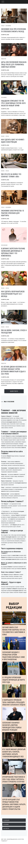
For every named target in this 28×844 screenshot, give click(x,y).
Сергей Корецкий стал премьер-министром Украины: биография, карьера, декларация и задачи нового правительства (14, 804)
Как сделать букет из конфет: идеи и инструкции (12, 140)
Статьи (7, 136)
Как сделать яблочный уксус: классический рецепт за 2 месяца (13, 294)
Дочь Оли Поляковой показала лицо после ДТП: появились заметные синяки (13, 64)
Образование (4, 245)
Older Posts (14, 391)
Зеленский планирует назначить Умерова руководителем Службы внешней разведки (11, 726)
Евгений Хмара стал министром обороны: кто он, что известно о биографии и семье (13, 631)
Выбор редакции (14, 605)
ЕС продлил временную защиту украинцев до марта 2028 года (13, 679)
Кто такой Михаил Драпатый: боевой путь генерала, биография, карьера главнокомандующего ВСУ (14, 753)
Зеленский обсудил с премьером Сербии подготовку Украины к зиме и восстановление (13, 656)
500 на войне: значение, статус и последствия (14, 331)
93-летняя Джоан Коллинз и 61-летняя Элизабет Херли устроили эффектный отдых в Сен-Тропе (14, 370)
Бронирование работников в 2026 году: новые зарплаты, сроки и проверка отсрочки (13, 779)
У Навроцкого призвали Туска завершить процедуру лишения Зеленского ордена (13, 702)
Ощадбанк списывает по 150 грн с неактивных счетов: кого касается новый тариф (13, 103)
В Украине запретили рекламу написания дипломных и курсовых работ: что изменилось (13, 252)
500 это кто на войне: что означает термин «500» (11, 175)
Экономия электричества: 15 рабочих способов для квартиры (12, 213)
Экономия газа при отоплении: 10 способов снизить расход (13, 30)
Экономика (8, 25)
